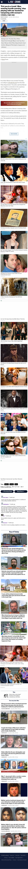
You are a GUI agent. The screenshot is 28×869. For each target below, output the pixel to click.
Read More (14, 133)
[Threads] (18, 487)
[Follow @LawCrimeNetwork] (20, 487)
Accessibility (11, 857)
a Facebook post (12, 82)
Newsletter (23, 855)
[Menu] (2, 2)
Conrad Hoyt (4, 732)
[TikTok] (15, 487)
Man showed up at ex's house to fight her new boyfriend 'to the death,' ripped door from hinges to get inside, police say (13, 616)
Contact (14, 859)
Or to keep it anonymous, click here (14, 696)
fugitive (6, 484)
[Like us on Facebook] (14, 487)
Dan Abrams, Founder (22, 859)
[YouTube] (12, 487)
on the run (22, 55)
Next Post (20, 491)
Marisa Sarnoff (4, 17)
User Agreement (18, 857)
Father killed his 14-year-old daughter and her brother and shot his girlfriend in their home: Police (13, 753)
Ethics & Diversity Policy (6, 859)
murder (11, 484)
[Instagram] (17, 487)
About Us (12, 855)
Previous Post (8, 491)
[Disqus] (14, 511)
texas (16, 484)
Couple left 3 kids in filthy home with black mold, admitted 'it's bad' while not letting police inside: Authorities (13, 729)
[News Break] (22, 487)
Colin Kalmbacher (5, 708)
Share (4, 20)
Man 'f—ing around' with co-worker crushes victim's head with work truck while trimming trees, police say (13, 778)
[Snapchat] (21, 487)
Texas (3, 59)
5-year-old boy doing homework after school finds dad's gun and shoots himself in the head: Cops (13, 595)
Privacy (5, 857)
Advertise (17, 855)
